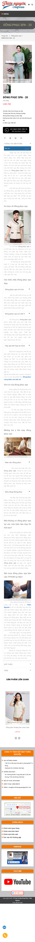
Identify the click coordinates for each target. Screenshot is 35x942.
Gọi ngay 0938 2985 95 (18, 130)
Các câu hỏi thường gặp (12, 837)
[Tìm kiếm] (32, 5)
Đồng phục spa (16, 36)
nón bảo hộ (17, 379)
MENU (6, 14)
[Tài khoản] (25, 5)
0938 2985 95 (16, 784)
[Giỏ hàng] (29, 5)
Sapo (21, 902)
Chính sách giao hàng (11, 828)
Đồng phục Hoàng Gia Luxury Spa (17, 727)
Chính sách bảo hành (11, 831)
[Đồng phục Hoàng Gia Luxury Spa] (17, 708)
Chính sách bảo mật (10, 834)
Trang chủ (5, 36)
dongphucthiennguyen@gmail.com (20, 787)
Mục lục (7, 148)
